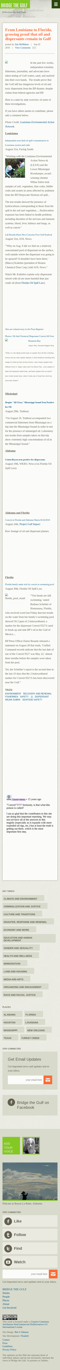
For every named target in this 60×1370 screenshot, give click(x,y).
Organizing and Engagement (23, 987)
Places (5, 1300)
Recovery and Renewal (37, 693)
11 (32, 696)
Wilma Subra (12, 699)
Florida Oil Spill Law (33, 282)
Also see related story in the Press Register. (24, 329)
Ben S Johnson (21, 1332)
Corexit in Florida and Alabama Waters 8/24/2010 (27, 520)
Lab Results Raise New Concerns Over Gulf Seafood (28, 234)
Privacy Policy (9, 1349)
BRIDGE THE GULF (14, 1289)
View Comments (22, 47)
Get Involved (9, 1307)
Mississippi (10, 1030)
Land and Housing (15, 971)
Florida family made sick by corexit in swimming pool (29, 584)
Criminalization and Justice (22, 906)
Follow (20, 1235)
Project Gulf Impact (30, 524)
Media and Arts (13, 979)
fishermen (11, 696)
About (5, 1304)
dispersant (42, 696)
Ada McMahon (22, 44)
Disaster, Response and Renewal (25, 922)
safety (24, 696)
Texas (7, 1038)
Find (18, 1248)
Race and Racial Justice (20, 995)
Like (18, 1221)
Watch (20, 1262)
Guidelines (7, 1346)
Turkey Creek (30, 1038)
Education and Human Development (18, 939)
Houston (9, 1022)
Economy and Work (16, 930)
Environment (13, 693)
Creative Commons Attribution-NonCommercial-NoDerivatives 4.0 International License (25, 1324)
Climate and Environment (20, 898)
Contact (6, 1340)
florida (31, 1014)
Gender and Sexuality (18, 948)
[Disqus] (30, 743)
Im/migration (12, 963)
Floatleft (25, 1336)
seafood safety (32, 699)
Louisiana (31, 1022)
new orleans (36, 1030)
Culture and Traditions (19, 914)
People (6, 1296)
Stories (6, 1293)
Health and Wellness (18, 956)
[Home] (25, 4)
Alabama (10, 1014)
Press (4, 1343)
